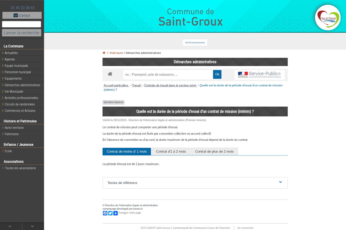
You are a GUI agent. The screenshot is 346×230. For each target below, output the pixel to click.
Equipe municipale (16, 66)
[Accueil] (104, 53)
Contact (24, 15)
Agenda (10, 59)
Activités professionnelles (21, 98)
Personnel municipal (18, 72)
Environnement (195, 42)
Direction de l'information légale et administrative (131, 205)
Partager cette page (130, 212)
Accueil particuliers (116, 85)
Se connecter (245, 228)
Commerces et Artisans (20, 111)
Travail (136, 85)
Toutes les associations (20, 168)
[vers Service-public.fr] (260, 75)
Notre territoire (14, 128)
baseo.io (138, 208)
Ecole (8, 151)
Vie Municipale (14, 91)
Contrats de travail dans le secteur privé (170, 85)
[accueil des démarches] (110, 73)
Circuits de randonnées (20, 104)
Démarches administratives (22, 85)
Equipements (13, 78)
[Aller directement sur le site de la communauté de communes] (328, 18)
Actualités (11, 53)
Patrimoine (12, 134)
